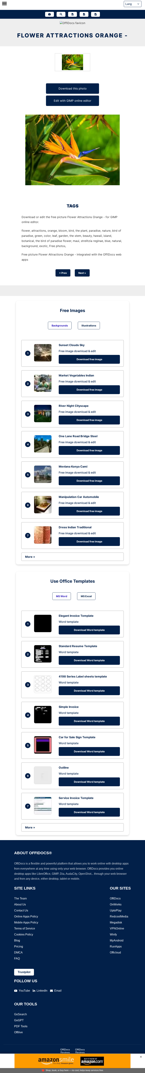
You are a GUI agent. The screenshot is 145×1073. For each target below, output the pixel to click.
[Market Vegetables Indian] (43, 391)
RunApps (116, 946)
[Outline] (43, 783)
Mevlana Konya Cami (73, 466)
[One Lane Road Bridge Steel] (43, 451)
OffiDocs (115, 898)
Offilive (18, 1032)
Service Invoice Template (76, 798)
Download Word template (89, 629)
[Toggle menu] (4, 4)
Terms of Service (24, 928)
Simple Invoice (69, 707)
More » (30, 556)
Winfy (113, 934)
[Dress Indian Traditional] (43, 543)
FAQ (17, 958)
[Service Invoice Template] (43, 813)
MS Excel (86, 596)
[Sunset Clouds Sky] (43, 360)
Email (58, 990)
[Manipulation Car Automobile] (43, 512)
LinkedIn (42, 990)
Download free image (89, 359)
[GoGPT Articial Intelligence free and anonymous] (49, 14)
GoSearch (20, 1014)
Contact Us (21, 910)
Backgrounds (60, 325)
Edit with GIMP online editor (72, 100)
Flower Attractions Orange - (72, 35)
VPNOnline (117, 928)
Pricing (18, 946)
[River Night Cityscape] (43, 421)
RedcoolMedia (119, 916)
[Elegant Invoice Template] (43, 631)
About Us (20, 904)
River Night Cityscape (74, 406)
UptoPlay (115, 910)
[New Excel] (84, 14)
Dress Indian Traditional (75, 527)
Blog (17, 940)
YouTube (24, 990)
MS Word (61, 596)
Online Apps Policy (26, 916)
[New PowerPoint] (95, 14)
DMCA (18, 952)
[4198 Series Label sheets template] (43, 692)
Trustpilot (24, 972)
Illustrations (89, 325)
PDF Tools (20, 1026)
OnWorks (115, 904)
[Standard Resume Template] (43, 661)
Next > (82, 272)
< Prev (63, 272)
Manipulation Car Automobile (79, 497)
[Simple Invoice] (43, 722)
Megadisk (116, 922)
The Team (20, 898)
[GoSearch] (61, 14)
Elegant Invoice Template (76, 615)
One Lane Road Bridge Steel (78, 436)
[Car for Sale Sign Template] (43, 752)
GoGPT (19, 1020)
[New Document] (72, 14)
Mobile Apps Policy (26, 922)
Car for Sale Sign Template (77, 737)
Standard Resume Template (78, 646)
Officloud (115, 952)
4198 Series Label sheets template (83, 676)
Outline (64, 767)
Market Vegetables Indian (76, 375)
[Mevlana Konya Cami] (43, 482)
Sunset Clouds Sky (72, 345)
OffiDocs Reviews (65, 1051)
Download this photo (73, 88)
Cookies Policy (23, 934)
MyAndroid (116, 940)
